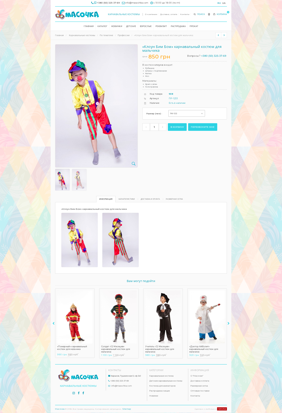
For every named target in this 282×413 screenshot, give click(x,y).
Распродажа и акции (159, 391)
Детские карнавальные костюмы (165, 381)
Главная (89, 26)
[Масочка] (77, 14)
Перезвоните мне (203, 127)
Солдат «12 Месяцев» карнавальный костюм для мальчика (115, 349)
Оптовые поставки (199, 391)
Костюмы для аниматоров (162, 386)
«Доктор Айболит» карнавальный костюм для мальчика (203, 349)
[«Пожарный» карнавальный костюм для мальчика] (75, 317)
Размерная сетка (174, 199)
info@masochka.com (121, 386)
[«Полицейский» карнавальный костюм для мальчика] (224, 35)
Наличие (155, 103)
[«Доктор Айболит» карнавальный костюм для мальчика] (207, 317)
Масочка (60, 409)
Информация (106, 199)
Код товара (156, 94)
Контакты (184, 14)
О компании (151, 14)
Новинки (116, 26)
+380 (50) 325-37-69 (108, 2)
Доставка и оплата (150, 199)
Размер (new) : (154, 113)
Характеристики (127, 199)
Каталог (102, 26)
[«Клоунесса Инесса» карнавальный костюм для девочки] (218, 35)
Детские (131, 26)
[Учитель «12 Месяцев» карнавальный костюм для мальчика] (163, 317)
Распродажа (178, 26)
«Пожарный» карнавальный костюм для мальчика (72, 347)
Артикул (154, 98)
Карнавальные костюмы (124, 14)
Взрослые (146, 26)
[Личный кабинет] (209, 14)
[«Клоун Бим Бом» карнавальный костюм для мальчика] (62, 180)
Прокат (194, 26)
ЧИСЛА (222, 409)
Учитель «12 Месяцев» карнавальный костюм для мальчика (159, 349)
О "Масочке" (196, 376)
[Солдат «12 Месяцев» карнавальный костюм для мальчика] (119, 317)
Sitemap (126, 409)
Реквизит (161, 26)
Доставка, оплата (168, 14)
